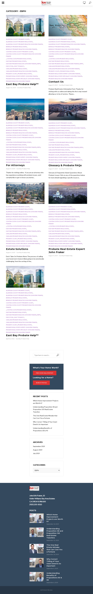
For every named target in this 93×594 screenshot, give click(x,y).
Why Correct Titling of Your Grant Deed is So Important (45, 423)
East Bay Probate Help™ (22, 84)
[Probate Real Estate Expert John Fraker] (68, 193)
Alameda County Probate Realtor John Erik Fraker (24, 44)
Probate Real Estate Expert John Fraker (67, 251)
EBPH (38, 64)
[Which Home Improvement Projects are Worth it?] (36, 518)
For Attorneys (15, 165)
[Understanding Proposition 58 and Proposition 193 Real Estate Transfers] (36, 532)
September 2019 (39, 446)
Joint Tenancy (19, 66)
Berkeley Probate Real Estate (16, 47)
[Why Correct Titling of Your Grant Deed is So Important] (36, 562)
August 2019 (37, 450)
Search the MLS (41, 383)
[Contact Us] (68, 25)
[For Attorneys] (25, 109)
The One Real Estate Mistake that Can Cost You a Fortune (45, 417)
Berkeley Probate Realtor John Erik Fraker (21, 49)
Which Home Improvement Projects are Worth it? (45, 402)
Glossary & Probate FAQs (65, 165)
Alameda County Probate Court (17, 39)
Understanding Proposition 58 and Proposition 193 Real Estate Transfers (45, 409)
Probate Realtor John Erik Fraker (18, 81)
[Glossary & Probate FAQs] (68, 109)
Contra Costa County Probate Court (19, 51)
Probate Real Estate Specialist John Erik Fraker (23, 78)
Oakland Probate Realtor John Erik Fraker (21, 71)
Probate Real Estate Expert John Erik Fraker (22, 76)
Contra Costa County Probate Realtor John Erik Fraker (23, 55)
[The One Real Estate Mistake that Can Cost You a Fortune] (36, 548)
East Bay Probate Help (24, 87)
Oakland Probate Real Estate (16, 69)
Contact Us (56, 81)
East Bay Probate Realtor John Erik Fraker (21, 64)
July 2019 (36, 453)
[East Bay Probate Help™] (25, 25)
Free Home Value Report (44, 373)
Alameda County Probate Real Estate (19, 42)
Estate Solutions (17, 249)
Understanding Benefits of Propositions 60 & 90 (42, 429)
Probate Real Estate (25, 73)
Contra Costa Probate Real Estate (19, 59)
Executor (9, 66)
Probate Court (11, 73)
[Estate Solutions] (25, 193)
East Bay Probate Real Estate (16, 61)
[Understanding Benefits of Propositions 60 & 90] (36, 576)
